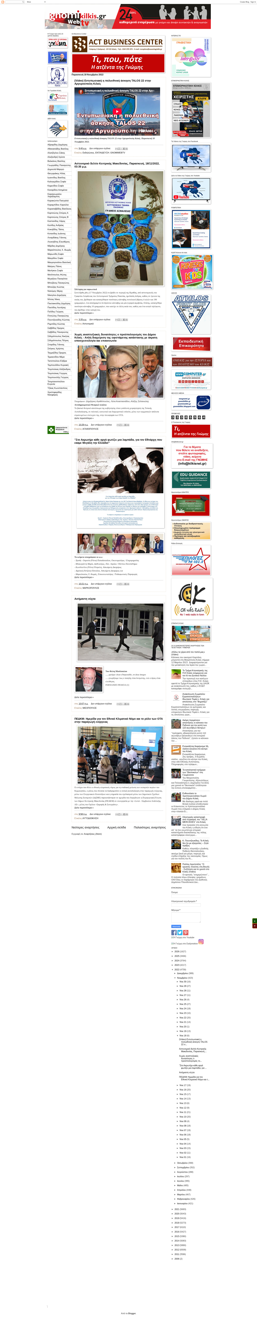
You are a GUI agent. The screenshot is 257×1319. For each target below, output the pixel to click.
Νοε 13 (183, 1103)
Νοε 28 (183, 990)
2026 (177, 951)
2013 (177, 1245)
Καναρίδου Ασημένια (57, 190)
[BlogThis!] (119, 148)
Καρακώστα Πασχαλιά (58, 201)
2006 (177, 1259)
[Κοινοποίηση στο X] (121, 148)
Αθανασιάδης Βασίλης (58, 149)
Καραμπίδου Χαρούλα (58, 205)
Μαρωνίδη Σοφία (56, 254)
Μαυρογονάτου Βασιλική (59, 262)
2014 (177, 1241)
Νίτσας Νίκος (54, 299)
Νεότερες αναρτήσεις (85, 827)
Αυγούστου (182, 1172)
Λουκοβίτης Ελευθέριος (59, 242)
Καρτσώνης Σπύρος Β (58, 217)
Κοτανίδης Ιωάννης (57, 233)
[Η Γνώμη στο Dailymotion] (184, 943)
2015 (177, 1236)
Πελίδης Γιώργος (56, 312)
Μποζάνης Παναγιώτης (58, 283)
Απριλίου (181, 1190)
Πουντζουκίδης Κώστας (59, 320)
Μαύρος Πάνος (55, 266)
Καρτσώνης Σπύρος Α (58, 213)
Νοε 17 (183, 1085)
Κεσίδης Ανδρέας (56, 225)
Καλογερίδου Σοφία (57, 181)
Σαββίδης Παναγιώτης (58, 332)
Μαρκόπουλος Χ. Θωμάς (59, 250)
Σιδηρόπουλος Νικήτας (58, 336)
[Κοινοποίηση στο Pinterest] (126, 148)
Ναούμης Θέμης (55, 291)
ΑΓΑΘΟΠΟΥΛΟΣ (90, 429)
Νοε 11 (183, 1112)
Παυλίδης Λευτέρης (57, 307)
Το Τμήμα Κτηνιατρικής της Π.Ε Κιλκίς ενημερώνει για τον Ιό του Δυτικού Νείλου (195, 673)
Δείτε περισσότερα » (84, 313)
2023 (177, 965)
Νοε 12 (183, 1108)
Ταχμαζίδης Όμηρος (57, 353)
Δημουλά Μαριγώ (56, 169)
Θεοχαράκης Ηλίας (56, 173)
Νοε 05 (183, 1139)
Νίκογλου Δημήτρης (57, 295)
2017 (177, 1227)
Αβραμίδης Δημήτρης (58, 145)
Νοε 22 (183, 1018)
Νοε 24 (183, 1008)
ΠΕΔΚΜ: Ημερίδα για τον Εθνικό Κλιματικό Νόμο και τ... (194, 1078)
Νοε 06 (183, 1135)
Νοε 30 (183, 982)
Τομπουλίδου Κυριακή (58, 365)
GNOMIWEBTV (117, 153)
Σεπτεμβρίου (183, 1167)
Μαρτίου (181, 1194)
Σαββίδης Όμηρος (56, 328)
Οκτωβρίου (182, 1163)
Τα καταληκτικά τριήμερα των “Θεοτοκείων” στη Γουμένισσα (193, 772)
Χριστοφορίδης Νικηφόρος (55, 393)
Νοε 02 (183, 1153)
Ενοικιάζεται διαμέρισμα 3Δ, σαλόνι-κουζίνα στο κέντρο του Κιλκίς (195, 748)
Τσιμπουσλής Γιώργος (58, 377)
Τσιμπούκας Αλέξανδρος (59, 369)
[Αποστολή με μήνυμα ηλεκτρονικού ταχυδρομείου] (116, 148)
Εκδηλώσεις (88, 153)
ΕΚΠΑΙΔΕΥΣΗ (102, 153)
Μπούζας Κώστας (56, 287)
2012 (177, 1250)
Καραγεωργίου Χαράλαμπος (55, 195)
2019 (177, 1218)
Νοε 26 (183, 999)
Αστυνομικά (88, 324)
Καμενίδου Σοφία (56, 186)
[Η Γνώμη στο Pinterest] (185, 934)
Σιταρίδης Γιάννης (56, 344)
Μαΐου (180, 1185)
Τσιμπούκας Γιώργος (57, 373)
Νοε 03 (183, 1148)
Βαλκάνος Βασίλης (56, 161)
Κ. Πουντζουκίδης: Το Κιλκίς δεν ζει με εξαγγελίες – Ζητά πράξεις (195, 843)
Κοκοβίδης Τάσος (56, 229)
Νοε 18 (183, 1035)
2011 (177, 1254)
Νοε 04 (183, 1144)
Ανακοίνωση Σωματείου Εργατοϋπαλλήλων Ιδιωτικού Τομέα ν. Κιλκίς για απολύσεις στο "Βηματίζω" (195, 698)
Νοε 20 (183, 1027)
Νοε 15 (183, 1094)
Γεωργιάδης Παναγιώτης (59, 165)
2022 (177, 969)
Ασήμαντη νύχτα (84, 598)
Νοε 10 (183, 1117)
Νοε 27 (183, 995)
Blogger (132, 1313)
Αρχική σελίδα (116, 827)
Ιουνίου (181, 1181)
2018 (177, 1223)
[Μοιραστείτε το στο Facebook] (124, 148)
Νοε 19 (183, 1031)
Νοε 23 (183, 1013)
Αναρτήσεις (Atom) (93, 834)
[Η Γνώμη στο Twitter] (180, 934)
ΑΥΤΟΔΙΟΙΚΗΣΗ (90, 818)
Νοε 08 (183, 1126)
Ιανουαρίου (182, 1203)
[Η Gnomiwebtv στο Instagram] (201, 943)
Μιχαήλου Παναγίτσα (57, 279)
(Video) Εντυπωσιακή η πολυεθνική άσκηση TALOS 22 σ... (193, 1042)
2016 (177, 1232)
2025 (177, 956)
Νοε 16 (183, 1090)
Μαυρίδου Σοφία (55, 258)
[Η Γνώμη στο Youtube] (182, 937)
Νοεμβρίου (182, 978)
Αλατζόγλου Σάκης (56, 153)
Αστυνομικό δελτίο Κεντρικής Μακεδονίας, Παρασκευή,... (193, 1050)
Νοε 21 (183, 1022)
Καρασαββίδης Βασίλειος (59, 209)
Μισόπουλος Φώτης (57, 275)
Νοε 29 (183, 986)
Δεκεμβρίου (183, 973)
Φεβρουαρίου (183, 1199)
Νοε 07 (183, 1130)
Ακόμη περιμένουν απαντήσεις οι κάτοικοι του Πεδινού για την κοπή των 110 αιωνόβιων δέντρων (194, 724)
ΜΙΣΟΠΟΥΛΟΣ (90, 708)
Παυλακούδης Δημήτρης (59, 303)
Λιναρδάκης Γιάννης (57, 237)
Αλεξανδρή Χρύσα (56, 157)
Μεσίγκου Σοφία (55, 270)
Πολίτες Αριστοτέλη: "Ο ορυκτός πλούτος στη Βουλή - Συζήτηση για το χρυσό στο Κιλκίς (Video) (195, 868)
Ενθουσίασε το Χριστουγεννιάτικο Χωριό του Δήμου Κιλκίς (194, 796)
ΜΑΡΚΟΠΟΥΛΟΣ (91, 588)
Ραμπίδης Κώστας (56, 324)
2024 (177, 960)
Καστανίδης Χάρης (56, 221)
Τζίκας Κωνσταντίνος (58, 388)
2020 (177, 1214)
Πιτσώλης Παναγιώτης (58, 316)
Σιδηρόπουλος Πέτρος (58, 340)
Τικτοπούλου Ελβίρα (57, 361)
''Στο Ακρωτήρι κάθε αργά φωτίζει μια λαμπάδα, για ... (193, 1066)
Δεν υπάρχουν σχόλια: (100, 148)
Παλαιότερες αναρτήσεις (150, 827)
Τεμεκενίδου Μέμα (56, 357)
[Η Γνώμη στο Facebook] (174, 934)
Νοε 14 (183, 1099)
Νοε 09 (183, 1121)
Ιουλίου (181, 1176)
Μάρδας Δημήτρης (56, 246)
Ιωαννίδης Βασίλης (57, 177)
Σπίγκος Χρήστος (56, 348)
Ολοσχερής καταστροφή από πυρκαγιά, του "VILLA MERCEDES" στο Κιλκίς (194, 819)
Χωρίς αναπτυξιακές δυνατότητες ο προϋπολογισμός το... (190, 1058)
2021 (177, 1209)
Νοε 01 (183, 1157)
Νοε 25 (183, 1004)
